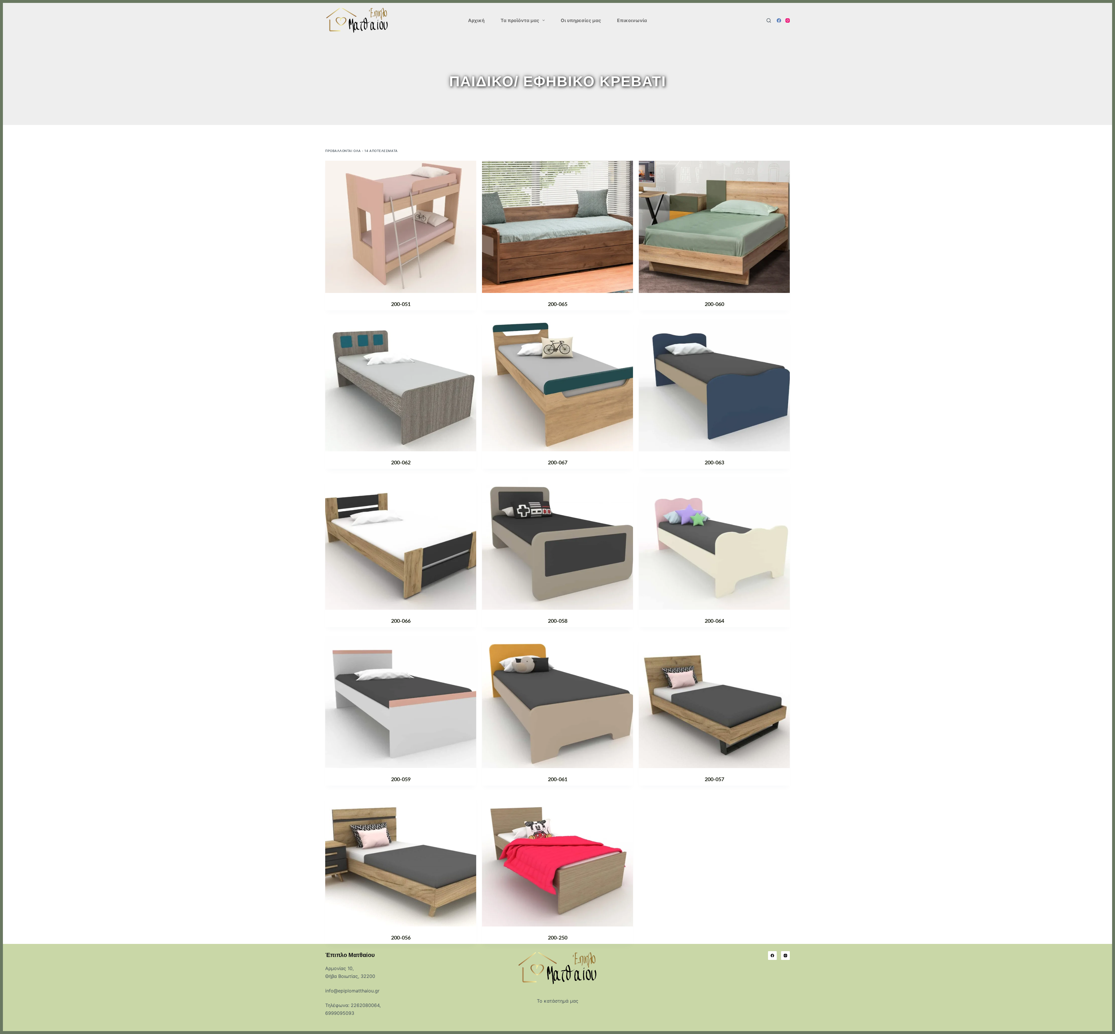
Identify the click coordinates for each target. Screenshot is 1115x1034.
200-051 (401, 304)
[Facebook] (779, 20)
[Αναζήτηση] (769, 20)
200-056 (401, 938)
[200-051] (400, 227)
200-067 (557, 463)
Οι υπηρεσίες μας (581, 20)
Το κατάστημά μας (557, 1001)
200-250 (557, 938)
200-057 (714, 779)
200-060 (714, 304)
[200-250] (557, 860)
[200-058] (557, 543)
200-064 (714, 621)
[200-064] (714, 543)
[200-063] (714, 385)
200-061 (557, 779)
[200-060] (714, 227)
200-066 (401, 621)
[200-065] (557, 227)
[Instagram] (787, 20)
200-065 (557, 304)
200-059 (401, 779)
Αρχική (476, 20)
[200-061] (557, 702)
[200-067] (557, 385)
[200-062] (400, 385)
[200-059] (400, 702)
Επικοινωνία (632, 20)
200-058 (557, 621)
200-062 (401, 463)
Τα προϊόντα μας (520, 20)
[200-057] (714, 702)
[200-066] (400, 543)
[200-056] (400, 860)
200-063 (714, 463)
